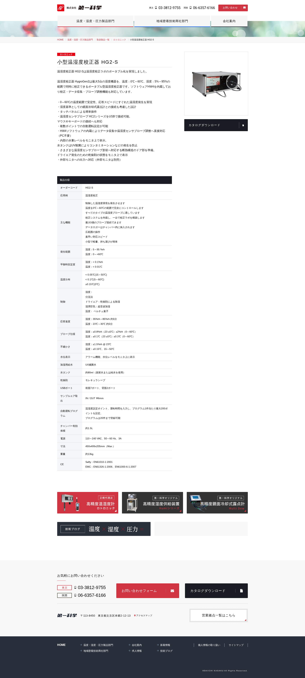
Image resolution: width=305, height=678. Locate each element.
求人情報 (137, 650)
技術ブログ (166, 650)
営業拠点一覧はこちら (218, 615)
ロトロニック (119, 39)
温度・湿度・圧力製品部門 (95, 21)
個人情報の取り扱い (209, 645)
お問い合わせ (230, 7)
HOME (60, 39)
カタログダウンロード (204, 125)
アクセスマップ (144, 615)
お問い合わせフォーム (139, 591)
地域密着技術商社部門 (172, 21)
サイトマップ (236, 645)
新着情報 (165, 645)
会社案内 (229, 21)
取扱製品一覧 (103, 39)
